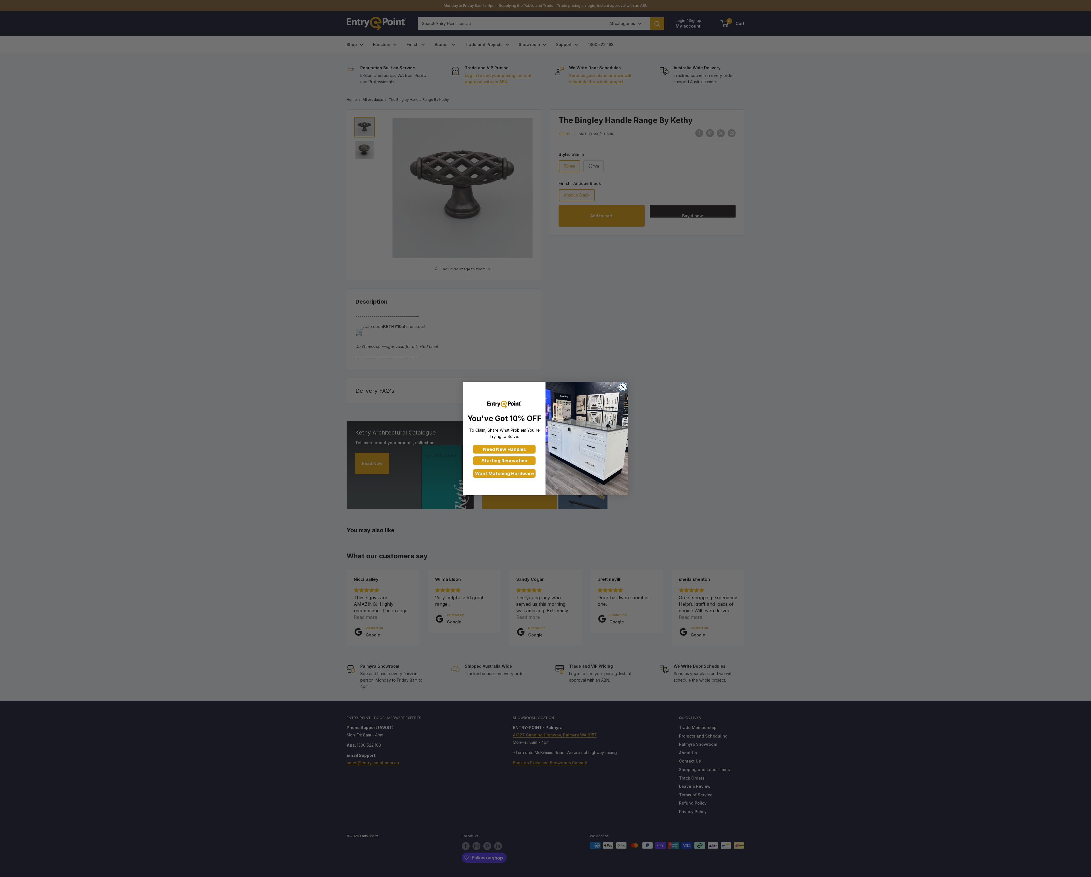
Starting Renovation (504, 460)
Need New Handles (504, 449)
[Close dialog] (622, 387)
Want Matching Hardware (504, 473)
